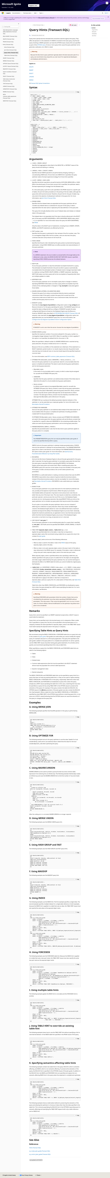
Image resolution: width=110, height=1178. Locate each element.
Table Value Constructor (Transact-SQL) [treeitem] (9, 80)
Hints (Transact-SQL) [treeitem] (9, 47)
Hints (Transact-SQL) (38, 25)
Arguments (95, 29)
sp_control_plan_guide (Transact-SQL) (40, 1154)
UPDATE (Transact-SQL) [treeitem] (8, 86)
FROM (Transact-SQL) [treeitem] (8, 41)
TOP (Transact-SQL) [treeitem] (7, 83)
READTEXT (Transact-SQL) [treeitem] (9, 69)
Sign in (106, 13)
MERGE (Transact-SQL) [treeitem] (8, 61)
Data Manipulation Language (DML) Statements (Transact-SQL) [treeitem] (10, 31)
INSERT (31, 70)
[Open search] (102, 13)
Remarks (94, 31)
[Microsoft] (3, 13)
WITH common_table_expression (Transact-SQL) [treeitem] (9, 96)
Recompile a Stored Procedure (40, 404)
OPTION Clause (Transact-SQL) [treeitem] (10, 63)
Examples (94, 33)
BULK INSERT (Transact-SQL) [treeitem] (10, 36)
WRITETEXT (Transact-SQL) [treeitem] (9, 101)
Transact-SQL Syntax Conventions (40, 83)
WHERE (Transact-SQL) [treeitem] (8, 91)
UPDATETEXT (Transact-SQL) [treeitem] (10, 89)
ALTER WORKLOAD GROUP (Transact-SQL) (66, 313)
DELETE (31, 67)
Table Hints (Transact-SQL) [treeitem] (10, 55)
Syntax (93, 28)
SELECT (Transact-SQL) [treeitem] (8, 76)
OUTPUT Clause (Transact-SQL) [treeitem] (10, 66)
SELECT (31, 73)
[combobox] (10, 26)
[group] (55, 931)
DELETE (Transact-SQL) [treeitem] (8, 39)
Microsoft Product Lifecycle (46, 18)
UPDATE (31, 77)
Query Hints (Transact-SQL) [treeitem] (11, 52)
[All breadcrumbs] (30, 25)
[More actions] (79, 25)
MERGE (31, 80)
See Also (94, 35)
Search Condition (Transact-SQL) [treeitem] (10, 72)
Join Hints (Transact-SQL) (49, 198)
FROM (36, 222)
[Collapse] (18, 24)
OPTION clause (41, 45)
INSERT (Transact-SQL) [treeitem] (8, 58)
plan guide (42, 536)
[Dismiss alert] (107, 3)
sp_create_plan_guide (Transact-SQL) (39, 1151)
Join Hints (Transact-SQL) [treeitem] (10, 50)
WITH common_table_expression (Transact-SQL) (60, 356)
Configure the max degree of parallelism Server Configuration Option (51, 319)
